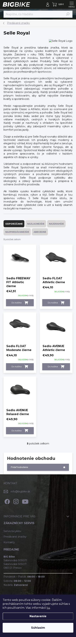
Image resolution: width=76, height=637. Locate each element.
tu (48, 607)
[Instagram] (15, 501)
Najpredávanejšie (17, 232)
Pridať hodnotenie (19, 467)
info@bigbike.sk (20, 491)
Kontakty (9, 542)
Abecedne (40, 232)
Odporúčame (14, 223)
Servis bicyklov (12, 531)
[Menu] (71, 4)
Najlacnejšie (35, 223)
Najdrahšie (56, 223)
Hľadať (68, 14)
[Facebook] (7, 501)
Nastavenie (38, 616)
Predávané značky (15, 536)
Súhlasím (38, 627)
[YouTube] (25, 501)
